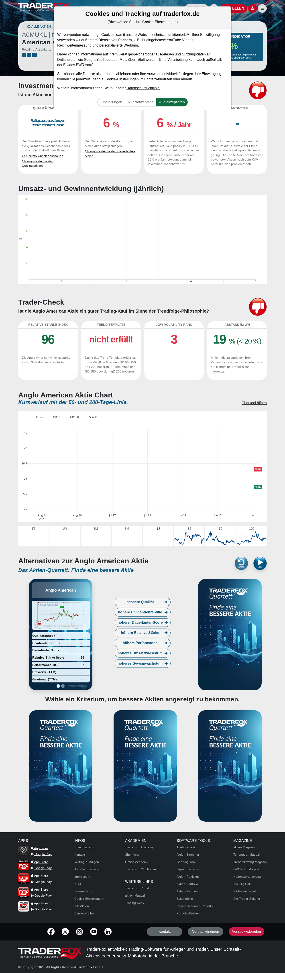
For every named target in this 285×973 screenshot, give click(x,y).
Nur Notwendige (141, 102)
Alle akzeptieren (172, 102)
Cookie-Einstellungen (121, 79)
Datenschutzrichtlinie (143, 88)
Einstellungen (111, 102)
